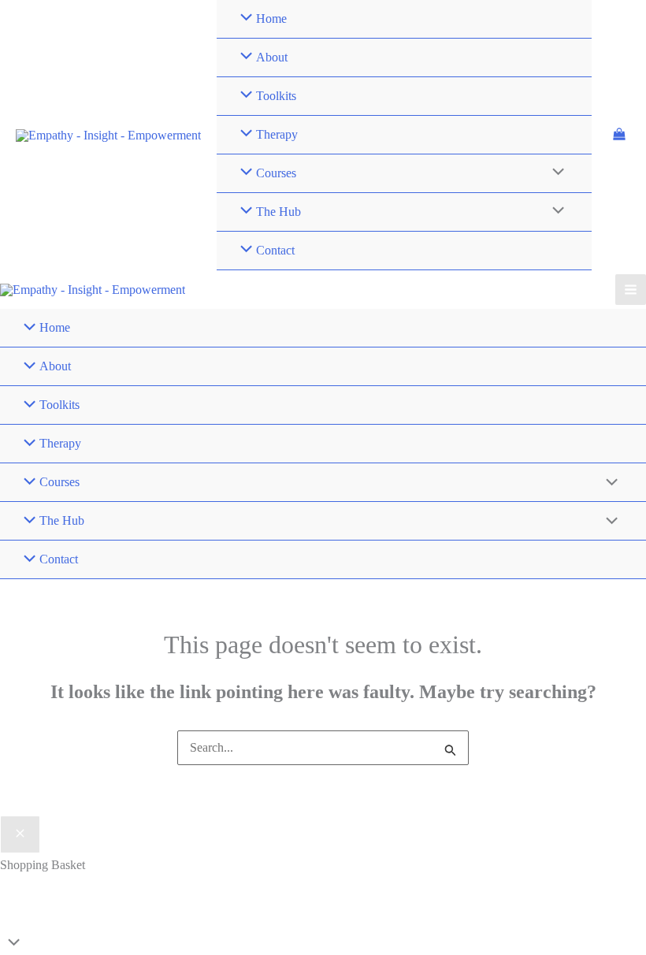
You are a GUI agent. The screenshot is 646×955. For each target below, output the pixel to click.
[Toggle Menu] (554, 173)
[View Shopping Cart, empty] (618, 135)
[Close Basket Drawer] (20, 834)
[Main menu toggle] (630, 289)
